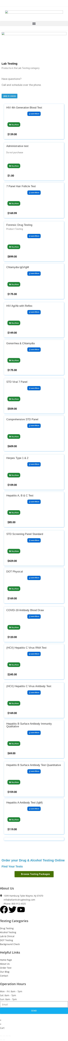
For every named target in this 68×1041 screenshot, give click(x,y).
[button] (34, 23)
